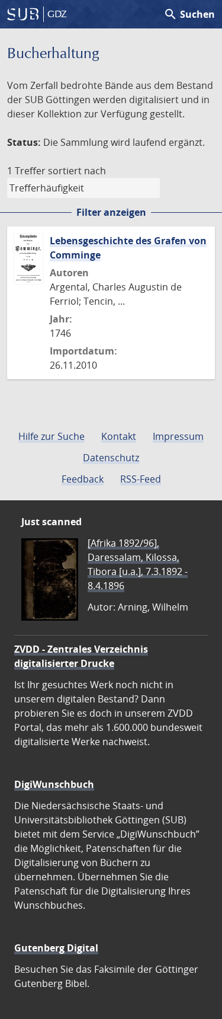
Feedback (83, 478)
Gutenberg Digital (56, 947)
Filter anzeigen (111, 212)
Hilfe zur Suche (51, 436)
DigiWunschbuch (54, 784)
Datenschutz (111, 457)
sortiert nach (77, 170)
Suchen (189, 14)
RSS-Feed (140, 478)
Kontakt (118, 436)
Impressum (178, 436)
